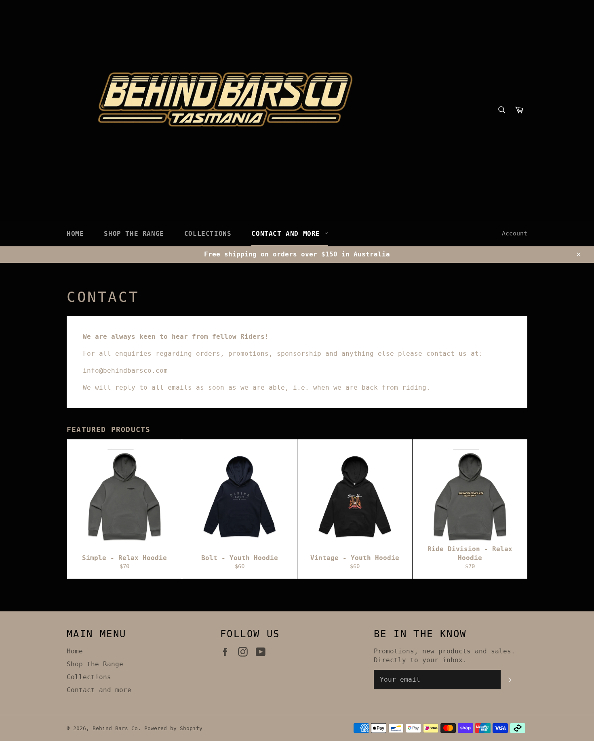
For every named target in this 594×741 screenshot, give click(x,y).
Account (514, 233)
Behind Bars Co (115, 728)
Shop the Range (134, 233)
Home (75, 233)
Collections (208, 233)
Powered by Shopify (173, 728)
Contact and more (287, 233)
